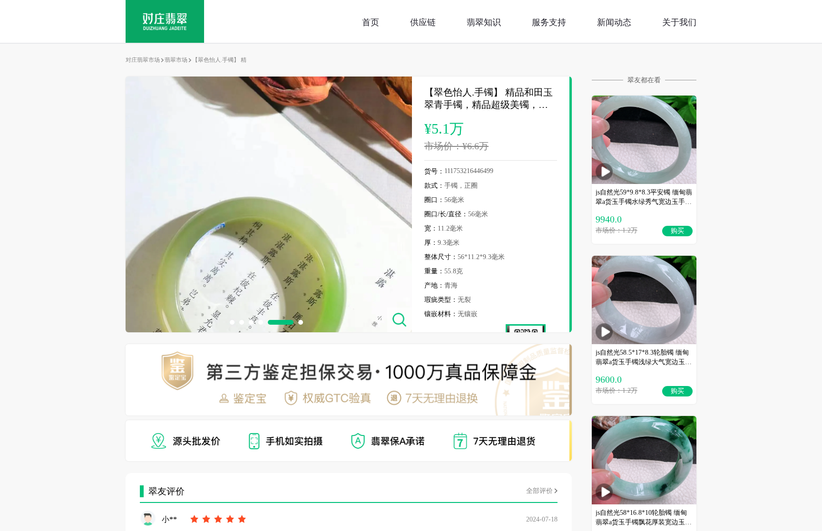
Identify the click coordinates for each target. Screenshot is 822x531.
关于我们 (679, 21)
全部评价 (539, 490)
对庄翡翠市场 (143, 60)
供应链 (423, 21)
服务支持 (549, 21)
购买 (677, 230)
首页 (370, 21)
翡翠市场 (176, 60)
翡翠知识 (484, 21)
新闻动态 (614, 21)
